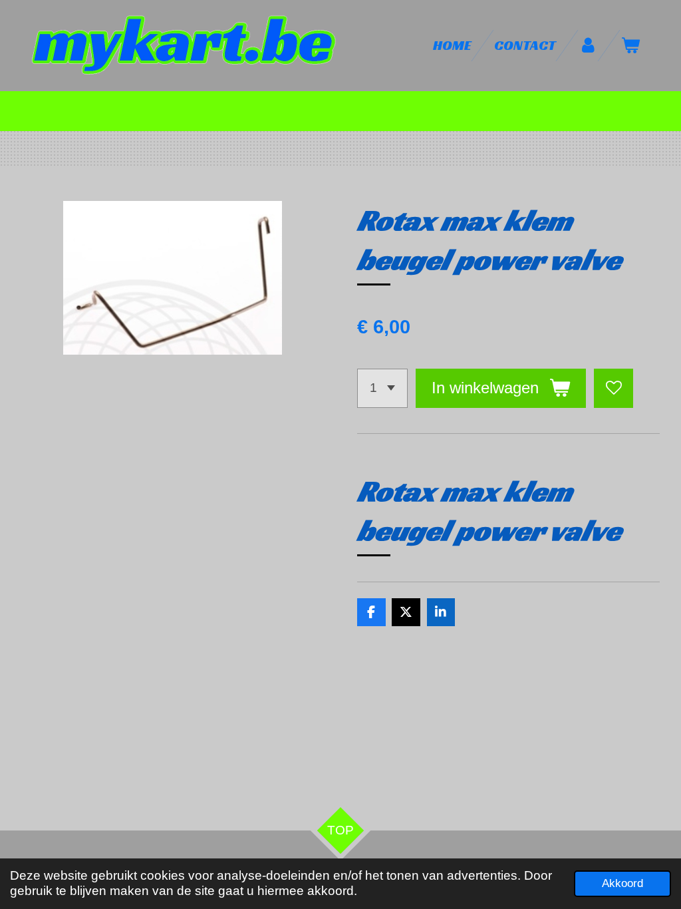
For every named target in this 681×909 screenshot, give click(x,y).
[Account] (588, 45)
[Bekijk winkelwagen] (631, 45)
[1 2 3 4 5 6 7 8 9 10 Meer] (382, 388)
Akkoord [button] (622, 883)
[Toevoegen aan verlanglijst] (613, 388)
